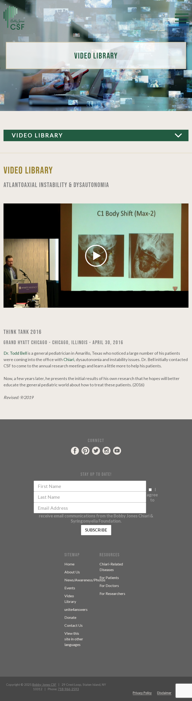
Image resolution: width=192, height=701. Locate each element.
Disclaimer (164, 693)
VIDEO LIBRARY (37, 135)
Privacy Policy (142, 693)
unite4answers (76, 609)
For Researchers (112, 593)
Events (69, 588)
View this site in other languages (73, 639)
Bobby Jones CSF (44, 684)
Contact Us (73, 625)
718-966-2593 (68, 689)
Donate (70, 617)
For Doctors (109, 585)
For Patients (109, 577)
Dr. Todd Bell (15, 353)
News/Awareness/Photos (84, 580)
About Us (72, 572)
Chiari (68, 359)
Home (69, 564)
